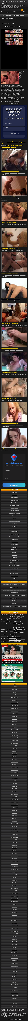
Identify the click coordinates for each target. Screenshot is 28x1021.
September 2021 (14, 775)
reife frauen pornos (21, 634)
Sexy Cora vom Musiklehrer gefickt (10, 323)
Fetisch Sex (14, 526)
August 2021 (14, 778)
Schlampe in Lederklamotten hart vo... (10, 171)
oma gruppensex (17, 224)
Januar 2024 (14, 700)
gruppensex (18, 627)
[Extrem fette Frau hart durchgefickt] (14, 337)
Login (7, 11)
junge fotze (17, 629)
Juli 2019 (14, 842)
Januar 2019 (14, 858)
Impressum (10, 1019)
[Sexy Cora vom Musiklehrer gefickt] (14, 312)
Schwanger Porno (14, 562)
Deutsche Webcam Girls (8, 23)
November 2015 (14, 960)
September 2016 (14, 933)
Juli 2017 (14, 907)
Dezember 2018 (14, 861)
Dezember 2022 (14, 735)
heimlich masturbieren (10, 425)
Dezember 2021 (14, 767)
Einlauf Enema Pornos (14, 521)
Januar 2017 (14, 923)
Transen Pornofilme (14, 573)
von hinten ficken (22, 641)
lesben (11, 631)
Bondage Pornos (14, 505)
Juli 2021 (14, 780)
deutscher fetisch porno (10, 374)
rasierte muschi (20, 300)
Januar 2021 (14, 796)
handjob (6, 250)
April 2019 (14, 850)
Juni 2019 (14, 845)
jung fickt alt (24, 629)
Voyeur (14, 578)
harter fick (14, 198)
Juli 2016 (14, 939)
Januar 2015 (14, 987)
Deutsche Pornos (6, 15)
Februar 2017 (14, 920)
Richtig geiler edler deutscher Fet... (10, 372)
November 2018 (14, 864)
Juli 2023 (14, 716)
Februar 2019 (14, 856)
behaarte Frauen (14, 500)
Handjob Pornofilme (14, 534)
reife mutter (3, 636)
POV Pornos (14, 557)
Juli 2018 (14, 874)
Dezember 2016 (14, 925)
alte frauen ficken (9, 224)
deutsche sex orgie (9, 275)
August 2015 (14, 968)
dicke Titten (14, 515)
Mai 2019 (14, 847)
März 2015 (14, 982)
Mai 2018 (14, 880)
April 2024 (14, 692)
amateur (11, 614)
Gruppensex (22, 142)
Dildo (14, 518)
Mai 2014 (14, 1001)
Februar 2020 (14, 823)
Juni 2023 (14, 719)
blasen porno (19, 617)
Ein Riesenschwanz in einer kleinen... (10, 448)
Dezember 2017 (14, 893)
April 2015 (14, 979)
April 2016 (14, 947)
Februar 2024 (14, 697)
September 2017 (14, 901)
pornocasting (13, 300)
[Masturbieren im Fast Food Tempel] (14, 412)
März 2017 (14, 917)
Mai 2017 (14, 912)
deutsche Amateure (14, 510)
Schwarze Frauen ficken (14, 565)
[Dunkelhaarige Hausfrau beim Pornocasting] (14, 288)
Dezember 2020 (14, 799)
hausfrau (7, 300)
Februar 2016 (14, 952)
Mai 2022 (14, 754)
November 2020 (14, 802)
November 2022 (14, 737)
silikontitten (4, 174)
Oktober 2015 (14, 963)
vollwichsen (15, 641)
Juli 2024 (14, 686)
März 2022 (14, 759)
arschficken (20, 616)
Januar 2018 (14, 890)
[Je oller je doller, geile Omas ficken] (14, 387)
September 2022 (14, 743)
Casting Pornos (14, 508)
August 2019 (14, 839)
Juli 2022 (14, 748)
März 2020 (14, 821)
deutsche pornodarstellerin (11, 173)
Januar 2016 (14, 955)
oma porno (4, 276)
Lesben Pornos (14, 544)
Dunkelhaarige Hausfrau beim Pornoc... (11, 299)
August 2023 (14, 713)
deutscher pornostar (9, 325)
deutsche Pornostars (12, 142)
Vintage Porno (14, 576)
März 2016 (14, 950)
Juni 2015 (14, 974)
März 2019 (14, 853)
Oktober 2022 (14, 740)
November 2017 (14, 896)
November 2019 (14, 831)
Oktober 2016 (14, 931)
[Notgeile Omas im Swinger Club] (14, 211)
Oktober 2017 (14, 899)
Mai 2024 (14, 689)
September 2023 (14, 711)
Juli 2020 (14, 810)
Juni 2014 (14, 998)
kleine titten (21, 450)
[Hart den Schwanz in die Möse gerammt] (14, 186)
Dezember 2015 (14, 958)
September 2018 (14, 869)
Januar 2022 (14, 764)
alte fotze (7, 400)
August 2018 (14, 872)
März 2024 (14, 694)
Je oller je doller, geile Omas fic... (9, 398)
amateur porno (18, 614)
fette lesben (22, 275)
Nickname (7, 470)
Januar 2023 (14, 732)
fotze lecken (10, 625)
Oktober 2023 (14, 708)
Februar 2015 (14, 984)
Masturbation (14, 547)
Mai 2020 (14, 815)
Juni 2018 (14, 877)
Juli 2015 (14, 971)
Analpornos (14, 495)
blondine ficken (13, 618)
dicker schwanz (8, 450)
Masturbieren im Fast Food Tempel (10, 423)
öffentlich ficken (19, 425)
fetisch (19, 624)
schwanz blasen (6, 147)
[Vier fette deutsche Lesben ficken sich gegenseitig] (14, 262)
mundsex (8, 633)
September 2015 (14, 966)
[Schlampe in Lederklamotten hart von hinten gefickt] (14, 160)
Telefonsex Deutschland (8, 18)
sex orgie (13, 147)
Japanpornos (14, 539)
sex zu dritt (4, 375)
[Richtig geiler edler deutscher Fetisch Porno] (14, 361)
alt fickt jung (5, 614)
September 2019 (14, 837)
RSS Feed (15, 11)
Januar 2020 (14, 826)
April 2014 (14, 1003)
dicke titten (4, 623)
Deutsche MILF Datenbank (8, 21)
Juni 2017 (14, 909)
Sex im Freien (14, 568)
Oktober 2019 (14, 834)
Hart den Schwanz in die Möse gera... (10, 196)
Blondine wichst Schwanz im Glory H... (11, 248)
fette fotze (12, 350)
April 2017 (14, 915)
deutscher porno (5, 621)
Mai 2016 (14, 944)
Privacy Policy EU (18, 1019)
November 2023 (14, 705)
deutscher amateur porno (14, 619)
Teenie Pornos (14, 570)
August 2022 (14, 745)
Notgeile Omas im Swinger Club (9, 222)
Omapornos (14, 555)
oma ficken (19, 400)
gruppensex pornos (21, 374)
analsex (13, 616)
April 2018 (14, 882)
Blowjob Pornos (14, 502)
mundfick (11, 250)
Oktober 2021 (14, 772)
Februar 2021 (14, 794)
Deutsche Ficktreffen (19, 15)
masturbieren (19, 632)
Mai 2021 (14, 786)
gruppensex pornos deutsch (15, 145)
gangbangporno (16, 625)
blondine (4, 619)
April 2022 (14, 756)
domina (14, 623)
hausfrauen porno (8, 629)
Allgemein (14, 492)
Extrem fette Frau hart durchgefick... (10, 348)
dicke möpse (8, 198)
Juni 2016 (14, 941)
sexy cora (24, 325)
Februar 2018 (14, 888)
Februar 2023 (14, 729)
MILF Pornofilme (6, 143)
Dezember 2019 (14, 829)
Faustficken (14, 523)
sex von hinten (21, 173)
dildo (10, 623)
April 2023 (14, 724)
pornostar (18, 633)
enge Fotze (15, 450)
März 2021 (14, 791)
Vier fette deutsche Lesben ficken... (10, 273)
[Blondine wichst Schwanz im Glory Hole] (14, 237)
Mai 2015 (14, 976)
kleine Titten (14, 542)
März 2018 (14, 885)
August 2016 (14, 936)
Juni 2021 (14, 783)
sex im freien (15, 640)
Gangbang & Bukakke (14, 528)
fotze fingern (4, 625)
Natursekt (14, 552)
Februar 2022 (14, 762)
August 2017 (14, 904)
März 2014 (14, 1006)
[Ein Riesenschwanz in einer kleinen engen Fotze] (14, 438)
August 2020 (14, 807)
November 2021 (14, 770)
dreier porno (19, 623)
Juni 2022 (14, 751)
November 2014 (14, 992)
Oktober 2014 (14, 995)
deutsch (19, 618)
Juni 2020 (14, 813)
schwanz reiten (20, 198)
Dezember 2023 (14, 703)
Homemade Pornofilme (14, 536)
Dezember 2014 (14, 990)
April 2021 (14, 788)
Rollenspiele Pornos (14, 560)
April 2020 (14, 818)
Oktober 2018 (14, 866)
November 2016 (14, 928)
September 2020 (14, 805)
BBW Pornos (14, 497)
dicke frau (17, 275)
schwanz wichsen (19, 250)
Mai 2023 (14, 721)
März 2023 (14, 727)
